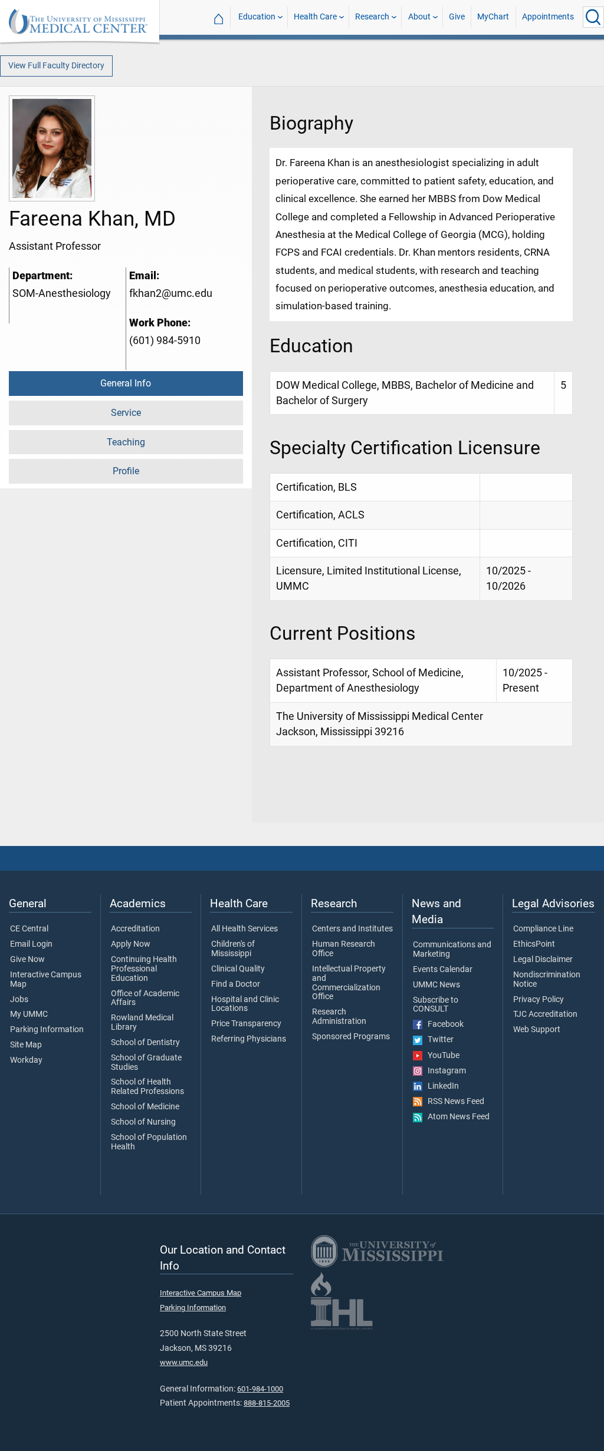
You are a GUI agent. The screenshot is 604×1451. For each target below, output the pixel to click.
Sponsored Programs (351, 1037)
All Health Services (244, 929)
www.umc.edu (184, 1362)
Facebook (443, 1024)
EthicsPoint (534, 944)
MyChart (493, 17)
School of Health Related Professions (147, 1086)
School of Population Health (149, 1142)
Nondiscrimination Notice (546, 979)
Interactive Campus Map (45, 979)
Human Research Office (343, 949)
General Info (125, 383)
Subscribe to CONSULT (435, 1005)
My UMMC (29, 1014)
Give (457, 17)
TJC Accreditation (545, 1014)
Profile (126, 471)
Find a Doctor (235, 984)
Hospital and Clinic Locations (245, 1004)
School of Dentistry (145, 1042)
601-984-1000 (260, 1388)
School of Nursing (143, 1122)
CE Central (29, 929)
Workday (26, 1060)
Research (372, 17)
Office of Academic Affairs (145, 998)
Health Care (315, 17)
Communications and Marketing (452, 949)
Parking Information (47, 1029)
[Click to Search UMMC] (593, 17)
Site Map (26, 1045)
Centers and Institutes (352, 929)
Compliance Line (543, 929)
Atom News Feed (456, 1117)
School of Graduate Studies (146, 1062)
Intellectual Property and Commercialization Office (349, 983)
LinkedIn (440, 1086)
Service (126, 412)
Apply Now (130, 944)
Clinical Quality (238, 969)
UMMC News (436, 985)
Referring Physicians (248, 1039)
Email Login (31, 944)
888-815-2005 (267, 1403)
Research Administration (339, 1016)
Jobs (19, 999)
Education (256, 17)
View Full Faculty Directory (56, 66)
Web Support (536, 1029)
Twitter (438, 1040)
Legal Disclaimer (543, 959)
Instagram (444, 1071)
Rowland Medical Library (142, 1022)
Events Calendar (442, 969)
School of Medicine (145, 1107)
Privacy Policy (538, 999)
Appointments (548, 17)
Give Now (27, 959)
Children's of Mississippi (233, 949)
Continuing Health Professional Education (144, 969)
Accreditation (135, 929)
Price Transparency (246, 1024)
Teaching (126, 442)
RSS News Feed (453, 1101)
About (419, 17)
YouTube (440, 1055)
